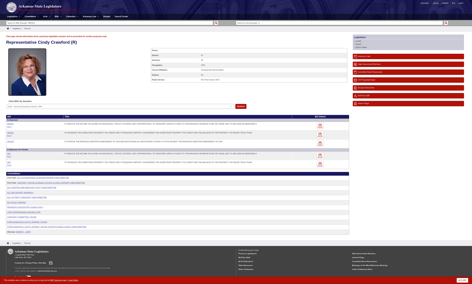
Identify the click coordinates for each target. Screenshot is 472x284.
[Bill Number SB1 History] (320, 156)
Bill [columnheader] (9, 116)
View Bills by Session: (20, 101)
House (436, 3)
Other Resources (245, 265)
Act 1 (9, 156)
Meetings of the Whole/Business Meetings (370, 265)
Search (241, 106)
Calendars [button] (71, 16)
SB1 (9, 154)
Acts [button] (45, 16)
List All (358, 41)
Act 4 (9, 127)
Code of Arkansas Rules (362, 269)
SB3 (9, 162)
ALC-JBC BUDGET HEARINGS (20, 193)
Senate (445, 3)
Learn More (73, 280)
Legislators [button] (12, 16)
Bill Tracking (55, 280)
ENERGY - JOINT (23, 232)
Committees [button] (30, 16)
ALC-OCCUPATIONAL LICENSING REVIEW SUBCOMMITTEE (43, 178)
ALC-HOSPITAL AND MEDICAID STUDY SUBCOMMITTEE (31, 188)
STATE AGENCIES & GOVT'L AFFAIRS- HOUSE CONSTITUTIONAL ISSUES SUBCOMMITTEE (46, 227)
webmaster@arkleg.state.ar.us (47, 271)
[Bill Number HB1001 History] (320, 126)
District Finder (361, 47)
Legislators (16, 28)
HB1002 (10, 133)
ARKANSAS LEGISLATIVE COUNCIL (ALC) (25, 207)
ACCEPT (462, 280)
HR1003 (10, 142)
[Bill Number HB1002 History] (320, 135)
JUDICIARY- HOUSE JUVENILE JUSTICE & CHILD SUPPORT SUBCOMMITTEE (51, 183)
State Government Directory (363, 254)
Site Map (42, 263)
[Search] (216, 23)
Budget (106, 16)
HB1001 (10, 124)
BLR (453, 3)
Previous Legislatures (247, 254)
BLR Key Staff (244, 257)
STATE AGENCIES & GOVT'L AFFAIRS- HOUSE (27, 222)
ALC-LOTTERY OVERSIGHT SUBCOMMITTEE (27, 197)
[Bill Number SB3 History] (320, 164)
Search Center (121, 16)
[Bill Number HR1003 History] (320, 143)
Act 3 (9, 136)
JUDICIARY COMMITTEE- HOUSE (21, 217)
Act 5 (9, 165)
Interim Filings (358, 257)
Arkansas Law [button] (89, 16)
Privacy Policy (31, 263)
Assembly (425, 3)
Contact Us (19, 263)
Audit (461, 3)
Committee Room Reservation (364, 261)
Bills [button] (57, 16)
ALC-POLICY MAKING (16, 202)
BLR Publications (245, 261)
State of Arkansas (245, 269)
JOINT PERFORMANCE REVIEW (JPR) (24, 212)
